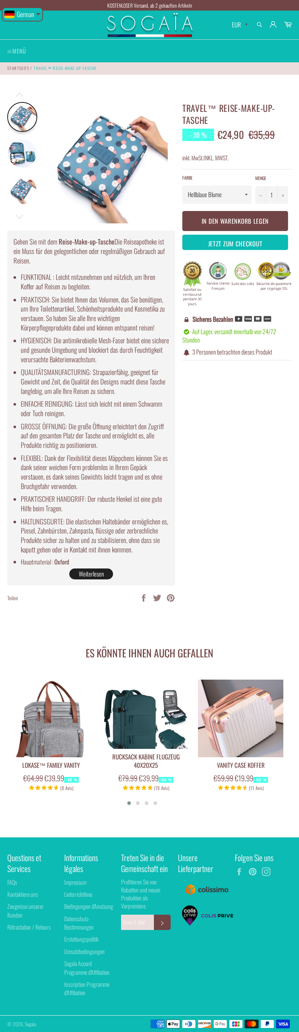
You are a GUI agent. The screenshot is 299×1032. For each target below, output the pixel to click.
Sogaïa (30, 1024)
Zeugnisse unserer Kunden (25, 910)
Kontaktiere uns (22, 894)
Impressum (75, 882)
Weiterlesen (91, 573)
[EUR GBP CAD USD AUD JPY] (239, 25)
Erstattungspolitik (81, 939)
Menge (260, 178)
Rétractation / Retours (29, 927)
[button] (129, 803)
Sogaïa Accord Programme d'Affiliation (86, 967)
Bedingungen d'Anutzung (88, 906)
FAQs (12, 882)
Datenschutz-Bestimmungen (79, 922)
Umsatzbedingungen (84, 951)
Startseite (18, 68)
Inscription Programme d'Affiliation (86, 988)
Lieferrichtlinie (78, 894)
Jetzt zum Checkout (235, 243)
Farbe (187, 178)
